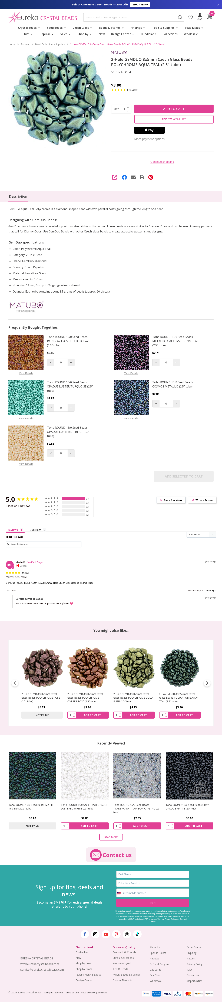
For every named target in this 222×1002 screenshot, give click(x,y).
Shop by (83, 34)
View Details (26, 373)
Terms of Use (72, 992)
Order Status (194, 947)
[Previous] (14, 683)
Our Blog (155, 975)
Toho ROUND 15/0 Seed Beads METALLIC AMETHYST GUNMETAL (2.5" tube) (175, 341)
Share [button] (13, 590)
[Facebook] (124, 177)
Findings (136, 28)
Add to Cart (173, 109)
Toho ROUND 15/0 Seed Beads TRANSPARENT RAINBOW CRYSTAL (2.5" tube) (137, 808)
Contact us (193, 975)
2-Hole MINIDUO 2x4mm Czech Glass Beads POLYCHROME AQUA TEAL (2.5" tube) (133, 697)
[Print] (142, 177)
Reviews (154, 958)
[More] (39, 28)
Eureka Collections (123, 957)
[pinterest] (116, 934)
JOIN (152, 903)
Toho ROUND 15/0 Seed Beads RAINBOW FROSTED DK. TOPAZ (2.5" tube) (68, 341)
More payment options (149, 139)
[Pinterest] (150, 177)
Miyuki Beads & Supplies (127, 974)
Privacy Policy (170, 919)
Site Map (102, 992)
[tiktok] (137, 934)
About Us (155, 947)
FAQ (189, 969)
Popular (45, 34)
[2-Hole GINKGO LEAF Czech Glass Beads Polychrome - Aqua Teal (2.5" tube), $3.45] (180, 668)
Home (11, 44)
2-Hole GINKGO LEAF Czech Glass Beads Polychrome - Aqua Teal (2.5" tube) (179, 697)
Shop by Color (84, 963)
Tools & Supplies (163, 28)
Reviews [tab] (13, 529)
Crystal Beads (27, 28)
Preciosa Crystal (122, 963)
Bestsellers (82, 952)
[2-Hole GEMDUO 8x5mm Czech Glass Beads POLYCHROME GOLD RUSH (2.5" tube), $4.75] (88, 668)
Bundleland (148, 34)
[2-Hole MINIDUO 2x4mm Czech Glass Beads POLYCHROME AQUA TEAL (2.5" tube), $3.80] (134, 668)
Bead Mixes (192, 28)
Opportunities (194, 981)
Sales (63, 34)
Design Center (121, 34)
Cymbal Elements (122, 980)
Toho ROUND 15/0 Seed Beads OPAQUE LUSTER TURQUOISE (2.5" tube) (70, 386)
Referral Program (160, 964)
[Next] (207, 683)
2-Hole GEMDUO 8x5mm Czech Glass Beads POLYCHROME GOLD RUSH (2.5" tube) (87, 697)
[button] (209, 590)
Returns (191, 958)
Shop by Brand (84, 969)
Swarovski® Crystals (124, 952)
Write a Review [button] (204, 500)
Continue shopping (162, 161)
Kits (26, 34)
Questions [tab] (35, 529)
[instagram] (95, 934)
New (102, 34)
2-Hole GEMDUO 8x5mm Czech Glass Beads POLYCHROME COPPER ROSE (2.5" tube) (39, 697)
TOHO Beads (120, 969)
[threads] (127, 934)
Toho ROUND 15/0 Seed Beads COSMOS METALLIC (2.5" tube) (172, 384)
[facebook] (85, 934)
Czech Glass (81, 28)
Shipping (191, 953)
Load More (111, 837)
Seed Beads (55, 28)
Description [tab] (18, 196)
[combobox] (129, 17)
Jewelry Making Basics (88, 974)
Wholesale (191, 34)
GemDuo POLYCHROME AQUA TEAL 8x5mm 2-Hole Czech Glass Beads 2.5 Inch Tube (50, 582)
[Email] (133, 177)
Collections (170, 34)
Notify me (32, 826)
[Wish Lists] (190, 17)
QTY (116, 109)
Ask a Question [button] (173, 500)
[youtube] (106, 934)
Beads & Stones (109, 28)
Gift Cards (155, 969)
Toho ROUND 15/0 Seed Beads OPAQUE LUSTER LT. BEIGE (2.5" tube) (68, 432)
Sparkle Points (158, 953)
